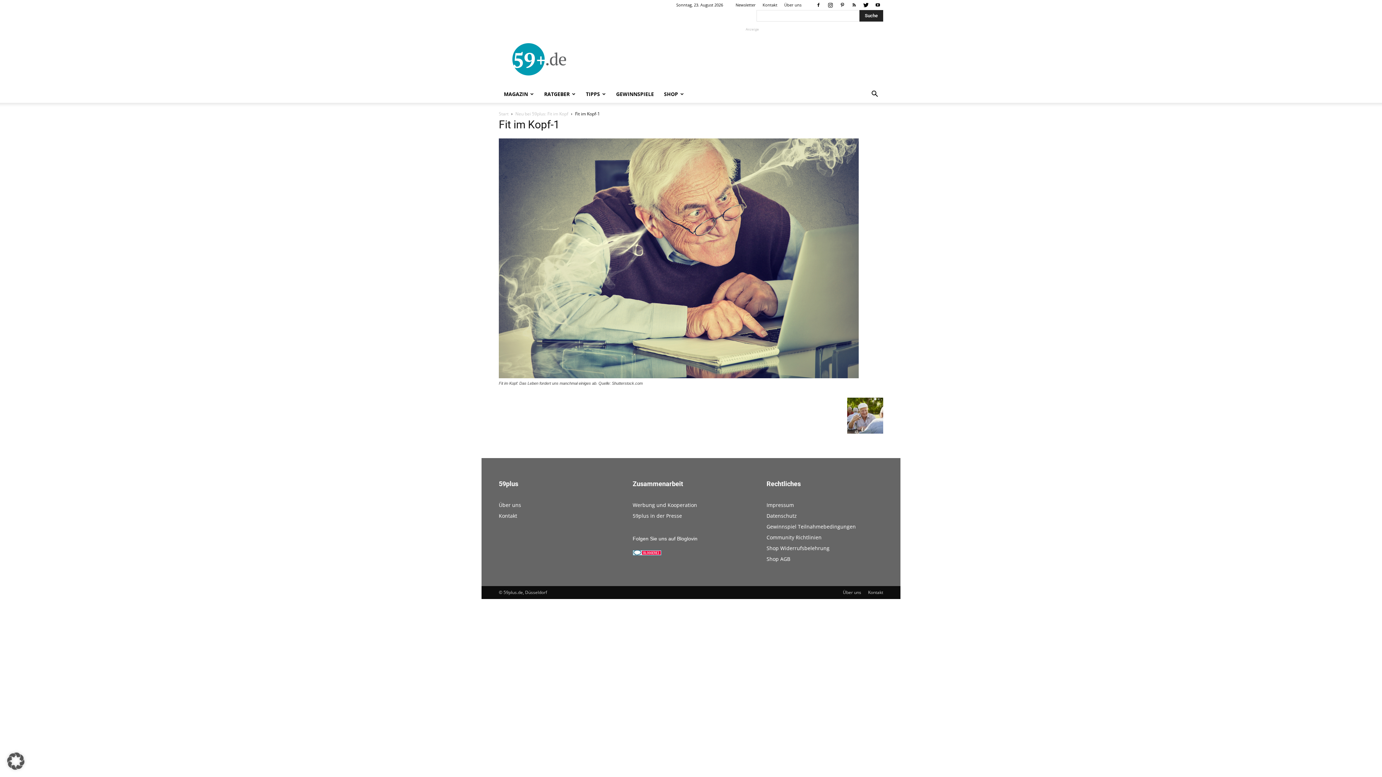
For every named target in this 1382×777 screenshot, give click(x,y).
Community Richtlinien (794, 537)
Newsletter (746, 5)
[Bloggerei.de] (647, 554)
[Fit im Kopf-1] (679, 376)
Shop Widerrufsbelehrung (798, 548)
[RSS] (854, 5)
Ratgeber (557, 94)
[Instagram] (830, 5)
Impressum (780, 505)
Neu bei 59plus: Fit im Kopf (541, 114)
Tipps (593, 94)
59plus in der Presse (657, 515)
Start (504, 114)
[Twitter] (866, 5)
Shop (671, 94)
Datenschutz (782, 515)
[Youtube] (877, 5)
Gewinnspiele (635, 94)
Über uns (792, 5)
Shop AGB (778, 559)
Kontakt (770, 5)
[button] (874, 94)
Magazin (516, 94)
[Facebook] (818, 5)
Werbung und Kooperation (665, 505)
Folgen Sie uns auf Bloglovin (665, 538)
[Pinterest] (842, 5)
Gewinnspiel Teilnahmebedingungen (811, 526)
